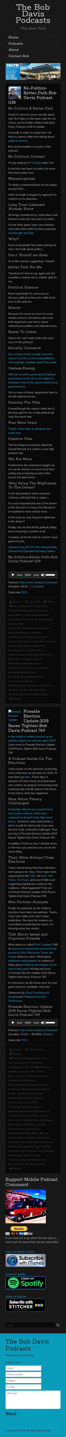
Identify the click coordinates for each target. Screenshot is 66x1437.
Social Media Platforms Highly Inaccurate (26, 676)
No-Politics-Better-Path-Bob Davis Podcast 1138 (32, 95)
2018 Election (37, 1062)
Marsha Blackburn (16, 1133)
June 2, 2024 (34, 601)
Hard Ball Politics (31, 1120)
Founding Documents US (36, 637)
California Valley (15, 1102)
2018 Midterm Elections (40, 1067)
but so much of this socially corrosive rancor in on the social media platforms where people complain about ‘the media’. (32, 358)
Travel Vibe (13, 689)
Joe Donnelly (40, 1124)
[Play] (13, 575)
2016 (15, 1058)
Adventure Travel (40, 606)
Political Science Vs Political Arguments (25, 659)
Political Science (47, 654)
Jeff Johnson (28, 1124)
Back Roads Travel (16, 623)
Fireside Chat (14, 1115)
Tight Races (49, 1150)
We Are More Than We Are (35, 689)
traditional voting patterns (23, 960)
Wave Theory (13, 1164)
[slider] (51, 574)
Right (37, 1146)
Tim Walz (28, 1155)
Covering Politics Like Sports (20, 1106)
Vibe (21, 689)
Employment (44, 1111)
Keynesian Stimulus (16, 1128)
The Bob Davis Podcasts (33, 14)
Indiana (18, 1124)
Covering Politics (31, 1102)
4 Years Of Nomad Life (22, 606)
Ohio (23, 1142)
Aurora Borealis (46, 619)
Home (13, 37)
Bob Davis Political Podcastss (20, 1098)
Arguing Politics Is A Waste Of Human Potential (28, 614)
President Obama (15, 1146)
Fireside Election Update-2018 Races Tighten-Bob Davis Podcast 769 (28, 721)
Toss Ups (36, 1155)
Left (27, 1128)
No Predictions (31, 1137)
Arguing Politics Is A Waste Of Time (23, 619)
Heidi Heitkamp (46, 1120)
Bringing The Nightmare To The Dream (24, 632)
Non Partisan (43, 1137)
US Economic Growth (17, 1159)
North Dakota (14, 1142)
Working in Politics (40, 694)
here (27, 776)
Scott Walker (46, 1146)
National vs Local (47, 641)
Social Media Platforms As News (21, 672)
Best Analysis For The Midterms (21, 1080)
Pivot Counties (42, 944)
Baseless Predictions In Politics (21, 1075)
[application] (33, 575)
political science (17, 140)
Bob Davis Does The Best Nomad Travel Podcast (28, 628)
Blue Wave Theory (25, 1093)
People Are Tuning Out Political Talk (23, 654)
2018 (44, 1058)
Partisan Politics (33, 1142)
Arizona (41, 1071)
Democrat (38, 1106)
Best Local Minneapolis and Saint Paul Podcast (28, 1084)
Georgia (43, 1115)
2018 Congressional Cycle (19, 1062)
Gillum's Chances (15, 1120)
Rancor (38, 663)
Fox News (23, 879)
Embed (39, 586)
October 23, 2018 (36, 1049)
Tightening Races (15, 1155)
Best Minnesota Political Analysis (22, 1089)
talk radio (29, 681)
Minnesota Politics (16, 1137)
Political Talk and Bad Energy (21, 663)
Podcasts (15, 44)
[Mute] (43, 575)
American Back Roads (17, 610)
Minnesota (44, 1133)
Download (51, 582)
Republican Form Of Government (22, 667)
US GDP (31, 1159)
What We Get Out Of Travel (19, 694)
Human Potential (31, 641)
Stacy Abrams (14, 1150)
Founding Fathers (15, 641)
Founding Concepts (16, 637)
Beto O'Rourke (43, 1089)
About (13, 50)
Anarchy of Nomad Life (38, 610)
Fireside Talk (26, 1115)
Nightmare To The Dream (19, 645)
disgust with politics (16, 1111)
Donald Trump (32, 1111)
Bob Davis (17, 601)
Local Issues (35, 1128)
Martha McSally (32, 1133)
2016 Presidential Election (30, 1058)
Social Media (43, 667)
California (38, 1098)
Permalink (17, 698)
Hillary (11, 1124)
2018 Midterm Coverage (18, 1067)
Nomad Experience (16, 650)
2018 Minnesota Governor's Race (22, 1071)
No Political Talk (38, 645)
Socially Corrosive (16, 681)
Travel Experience (46, 685)
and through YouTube (21, 232)
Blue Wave (12, 1093)
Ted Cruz (24, 1150)
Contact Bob (18, 56)
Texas (41, 1150)
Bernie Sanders (41, 1075)
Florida (36, 1115)
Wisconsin (24, 1164)
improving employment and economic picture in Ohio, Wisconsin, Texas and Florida (32, 952)
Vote (38, 1159)
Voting (43, 1159)
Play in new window (31, 582)
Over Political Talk (33, 650)
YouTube (36, 162)
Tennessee (33, 1150)
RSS (24, 592)
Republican (29, 1146)
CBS (32, 875)
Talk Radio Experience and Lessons (23, 685)
